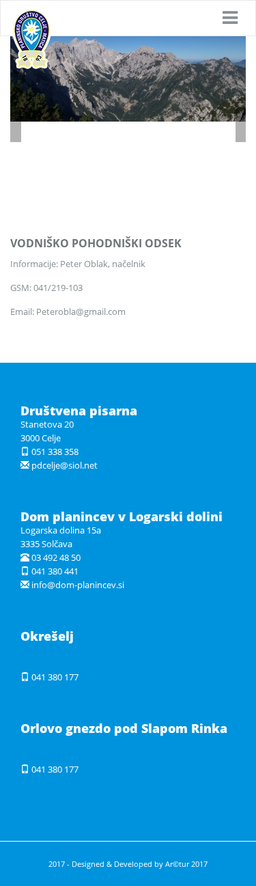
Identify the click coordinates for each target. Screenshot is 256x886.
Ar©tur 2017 (186, 864)
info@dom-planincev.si (77, 585)
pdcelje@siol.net (64, 465)
